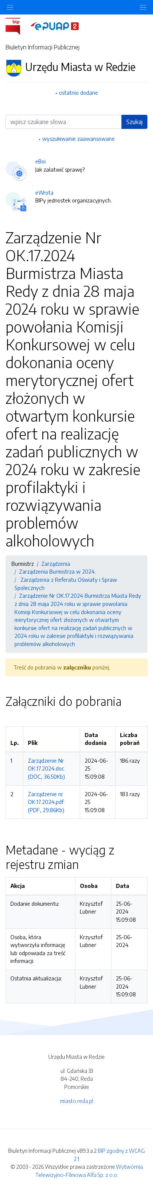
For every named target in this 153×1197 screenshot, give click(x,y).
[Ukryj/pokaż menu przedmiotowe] (10, 7)
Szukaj (134, 122)
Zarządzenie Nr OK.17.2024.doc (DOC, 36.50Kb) (46, 768)
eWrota (44, 192)
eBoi (40, 161)
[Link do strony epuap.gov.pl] (54, 25)
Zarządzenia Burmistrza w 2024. (57, 571)
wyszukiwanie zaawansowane (78, 138)
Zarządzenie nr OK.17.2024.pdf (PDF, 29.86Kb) (46, 802)
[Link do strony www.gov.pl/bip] (17, 25)
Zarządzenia (55, 563)
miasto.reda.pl (76, 1100)
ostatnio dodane (78, 92)
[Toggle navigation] (143, 7)
